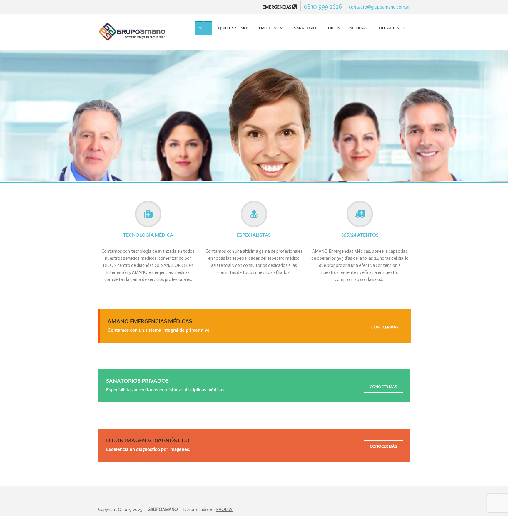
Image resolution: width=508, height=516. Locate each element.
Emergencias (272, 28)
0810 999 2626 (323, 6)
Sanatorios (306, 28)
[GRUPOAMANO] (132, 32)
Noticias (358, 28)
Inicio (203, 28)
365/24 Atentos (360, 235)
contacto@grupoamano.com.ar (379, 7)
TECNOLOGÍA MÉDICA (148, 235)
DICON (334, 28)
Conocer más (385, 327)
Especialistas (254, 235)
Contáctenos (391, 28)
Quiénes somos (234, 28)
